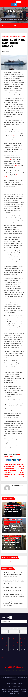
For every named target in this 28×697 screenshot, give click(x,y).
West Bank (12, 507)
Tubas (18, 521)
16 (24, 642)
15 (21, 642)
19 (10, 646)
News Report (21, 36)
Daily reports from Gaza (9, 562)
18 (6, 646)
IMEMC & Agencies (18, 485)
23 (24, 646)
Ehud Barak (17, 165)
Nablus (19, 519)
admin (15, 514)
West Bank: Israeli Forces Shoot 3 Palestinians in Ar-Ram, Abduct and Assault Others (13, 589)
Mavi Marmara (15, 136)
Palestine (6, 507)
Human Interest (8, 505)
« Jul (2, 657)
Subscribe (20, 683)
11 (6, 642)
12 (10, 642)
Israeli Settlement (8, 519)
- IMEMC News (14, 11)
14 (17, 642)
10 (2, 642)
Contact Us (14, 683)
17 (2, 646)
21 (17, 646)
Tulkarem (6, 540)
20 (13, 646)
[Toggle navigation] (15, 25)
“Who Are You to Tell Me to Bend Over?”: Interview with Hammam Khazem (12, 574)
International (5, 36)
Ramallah (12, 538)
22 (21, 646)
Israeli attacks (13, 36)
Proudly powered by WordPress (9, 677)
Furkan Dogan (8, 159)
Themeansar (14, 679)
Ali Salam (17, 530)
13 (13, 642)
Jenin (22, 505)
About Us (7, 683)
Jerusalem (6, 536)
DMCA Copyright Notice (14, 686)
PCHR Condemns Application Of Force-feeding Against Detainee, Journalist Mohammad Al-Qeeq (10, 470)
